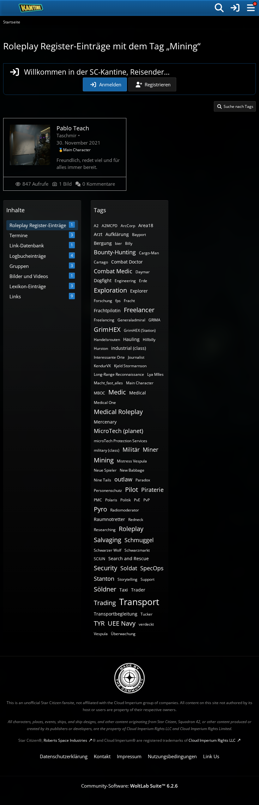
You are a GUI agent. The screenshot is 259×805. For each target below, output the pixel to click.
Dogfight (102, 280)
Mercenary (105, 422)
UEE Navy (122, 623)
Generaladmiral (131, 320)
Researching (105, 529)
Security (105, 568)
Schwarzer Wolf (107, 550)
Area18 (145, 225)
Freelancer (139, 310)
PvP (146, 500)
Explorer (139, 291)
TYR (99, 623)
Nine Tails (102, 480)
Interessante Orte (109, 357)
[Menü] (250, 8)
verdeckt (146, 624)
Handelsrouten (107, 339)
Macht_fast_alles (108, 383)
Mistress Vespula (132, 461)
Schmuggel (139, 540)
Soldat (128, 568)
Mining (104, 460)
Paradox (143, 480)
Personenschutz (108, 490)
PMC (98, 500)
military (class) (106, 450)
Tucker (147, 614)
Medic (117, 392)
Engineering (125, 280)
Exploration (110, 290)
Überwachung (123, 633)
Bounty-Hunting (115, 252)
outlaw (123, 479)
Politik (125, 500)
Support (147, 579)
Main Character (140, 383)
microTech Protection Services (120, 440)
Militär (131, 449)
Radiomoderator (124, 510)
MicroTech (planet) (118, 431)
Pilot (131, 489)
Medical (137, 393)
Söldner (105, 589)
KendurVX (102, 365)
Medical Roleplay (118, 411)
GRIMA (154, 320)
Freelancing (104, 320)
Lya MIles (155, 374)
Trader (138, 590)
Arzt (98, 234)
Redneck (135, 519)
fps (118, 300)
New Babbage (132, 470)
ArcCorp (128, 225)
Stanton (104, 578)
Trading (105, 602)
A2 (96, 225)
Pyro (100, 509)
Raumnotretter (109, 519)
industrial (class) (128, 348)
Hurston (101, 348)
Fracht (129, 300)
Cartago (101, 262)
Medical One (105, 402)
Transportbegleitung (115, 614)
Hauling (131, 339)
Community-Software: (129, 786)
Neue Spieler (105, 470)
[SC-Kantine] (31, 8)
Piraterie (152, 489)
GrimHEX (107, 329)
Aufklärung (117, 234)
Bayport (139, 234)
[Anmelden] (235, 8)
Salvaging (107, 540)
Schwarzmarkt (137, 550)
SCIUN (99, 558)
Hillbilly (149, 339)
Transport (139, 602)
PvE (137, 500)
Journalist (136, 357)
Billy (128, 243)
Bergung (103, 243)
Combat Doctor (127, 262)
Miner (150, 449)
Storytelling (127, 579)
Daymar (143, 272)
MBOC (99, 393)
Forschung (103, 300)
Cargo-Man (149, 253)
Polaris (111, 500)
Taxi (123, 590)
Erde (143, 280)
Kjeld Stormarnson (130, 365)
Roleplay (131, 528)
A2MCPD (109, 225)
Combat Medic (113, 271)
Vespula (101, 633)
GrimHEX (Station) (140, 330)
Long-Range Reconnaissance (119, 374)
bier (118, 243)
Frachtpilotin (107, 310)
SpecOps (152, 568)
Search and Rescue (128, 558)
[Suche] (219, 8)
